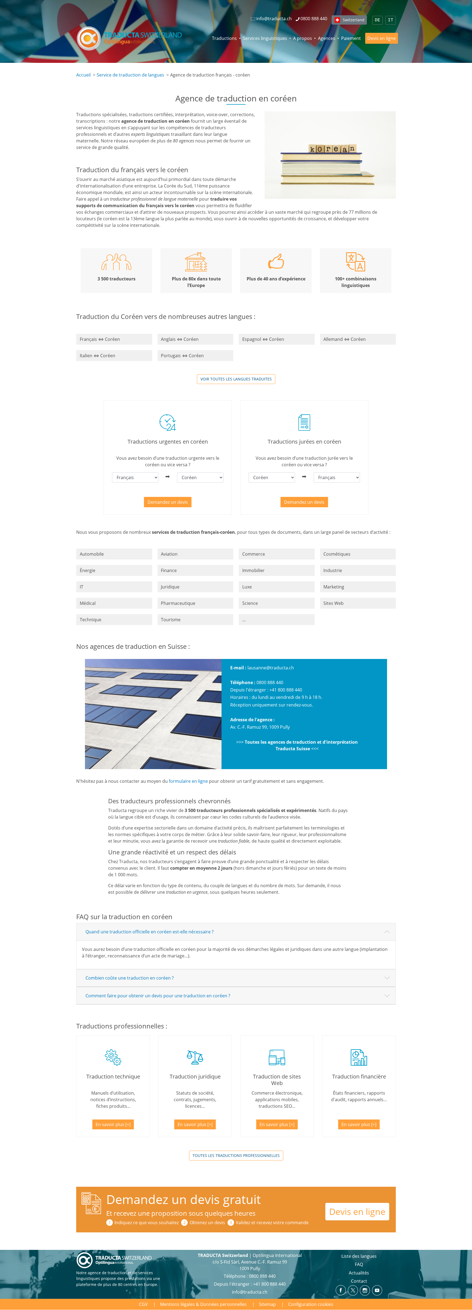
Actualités (359, 1273)
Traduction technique (113, 1076)
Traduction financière (359, 1076)
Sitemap (267, 1304)
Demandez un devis (168, 502)
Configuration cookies (310, 1304)
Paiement (351, 38)
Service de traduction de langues (130, 75)
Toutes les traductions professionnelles (236, 1155)
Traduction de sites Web (277, 1080)
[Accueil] (130, 38)
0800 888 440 (269, 682)
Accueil (83, 75)
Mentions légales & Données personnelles (203, 1304)
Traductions (224, 38)
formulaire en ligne (188, 781)
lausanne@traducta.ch (270, 668)
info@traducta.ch (249, 1292)
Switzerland (353, 19)
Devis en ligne (381, 38)
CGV (143, 1304)
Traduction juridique (195, 1076)
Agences (326, 38)
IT (390, 20)
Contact (359, 1281)
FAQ (359, 1264)
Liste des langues (359, 1256)
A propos (302, 38)
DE (377, 20)
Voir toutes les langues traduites (236, 379)
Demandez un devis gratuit (183, 1199)
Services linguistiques (265, 38)
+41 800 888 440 (285, 690)
